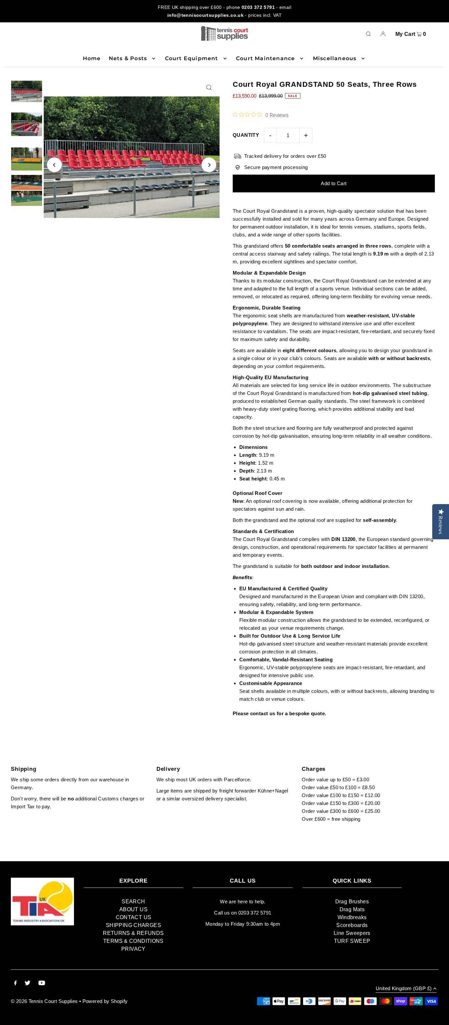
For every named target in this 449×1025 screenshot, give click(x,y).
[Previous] (54, 165)
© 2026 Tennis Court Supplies (45, 1001)
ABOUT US (133, 909)
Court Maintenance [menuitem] (265, 58)
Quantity (246, 135)
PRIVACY (133, 949)
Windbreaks (352, 917)
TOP (437, 1016)
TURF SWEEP (352, 941)
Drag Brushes (352, 901)
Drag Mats (352, 909)
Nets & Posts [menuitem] (128, 58)
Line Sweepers (352, 933)
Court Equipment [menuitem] (191, 58)
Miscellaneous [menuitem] (335, 58)
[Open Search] (368, 33)
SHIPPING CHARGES (133, 925)
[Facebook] (15, 984)
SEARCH (133, 901)
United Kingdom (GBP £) (404, 988)
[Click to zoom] (208, 87)
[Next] (208, 165)
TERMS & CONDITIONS (133, 941)
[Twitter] (27, 984)
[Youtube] (41, 984)
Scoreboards (351, 925)
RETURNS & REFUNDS (133, 933)
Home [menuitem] (92, 58)
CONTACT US (134, 917)
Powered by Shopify (105, 1001)
